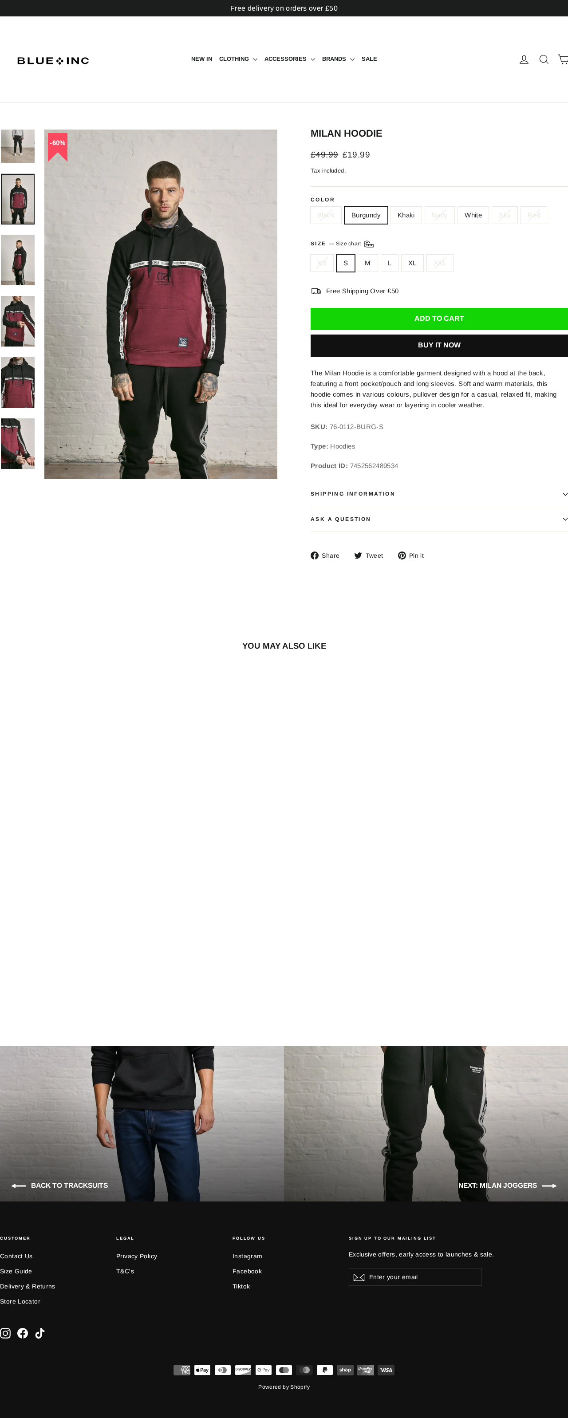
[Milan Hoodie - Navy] (39, 978)
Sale (369, 58)
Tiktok (241, 1286)
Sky (505, 215)
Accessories (286, 58)
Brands (335, 58)
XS (322, 263)
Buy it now (439, 345)
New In (201, 58)
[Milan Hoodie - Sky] (61, 978)
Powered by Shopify (284, 1387)
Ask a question (341, 519)
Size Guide (16, 1271)
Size (337, 243)
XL (412, 263)
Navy (440, 215)
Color (323, 200)
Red (534, 215)
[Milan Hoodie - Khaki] (28, 978)
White (473, 215)
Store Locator (20, 1301)
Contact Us (16, 1256)
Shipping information (353, 494)
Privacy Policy (136, 1256)
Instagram (247, 1256)
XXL (440, 263)
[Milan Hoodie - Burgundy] (16, 978)
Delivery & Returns (27, 1286)
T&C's (125, 1271)
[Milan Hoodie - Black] (5, 978)
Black (326, 215)
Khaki (406, 215)
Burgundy (366, 215)
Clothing (235, 58)
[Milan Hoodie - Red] (72, 978)
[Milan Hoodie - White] (50, 978)
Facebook (247, 1271)
